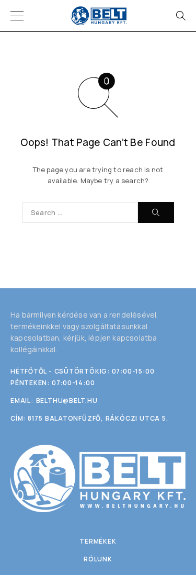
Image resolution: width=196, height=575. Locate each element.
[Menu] (17, 15)
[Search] (180, 15)
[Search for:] (80, 212)
